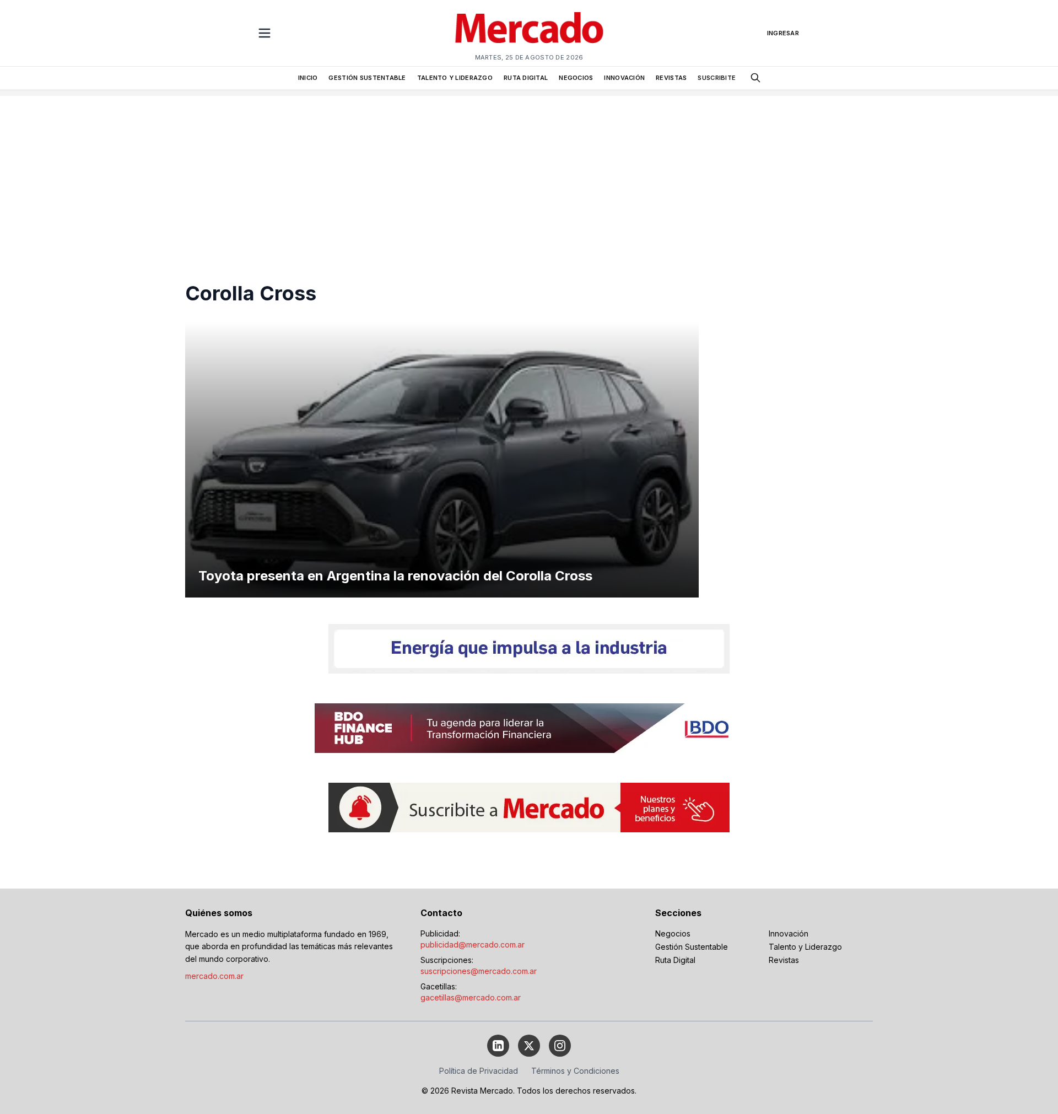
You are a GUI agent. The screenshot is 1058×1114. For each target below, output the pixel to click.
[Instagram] (560, 1046)
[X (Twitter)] (529, 1046)
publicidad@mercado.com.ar (472, 944)
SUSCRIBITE (717, 78)
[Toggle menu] (264, 33)
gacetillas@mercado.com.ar (470, 997)
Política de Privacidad (478, 1070)
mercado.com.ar (214, 976)
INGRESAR (783, 33)
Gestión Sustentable (691, 946)
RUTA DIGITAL (526, 78)
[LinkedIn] (498, 1046)
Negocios (672, 933)
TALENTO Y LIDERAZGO (455, 78)
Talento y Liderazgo (805, 946)
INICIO (308, 78)
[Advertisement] (529, 173)
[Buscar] (755, 78)
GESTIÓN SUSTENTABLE (367, 78)
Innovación (788, 933)
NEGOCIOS (576, 78)
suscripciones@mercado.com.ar (478, 971)
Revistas (784, 960)
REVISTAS (671, 78)
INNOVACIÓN (624, 78)
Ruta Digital (675, 960)
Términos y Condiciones (575, 1070)
